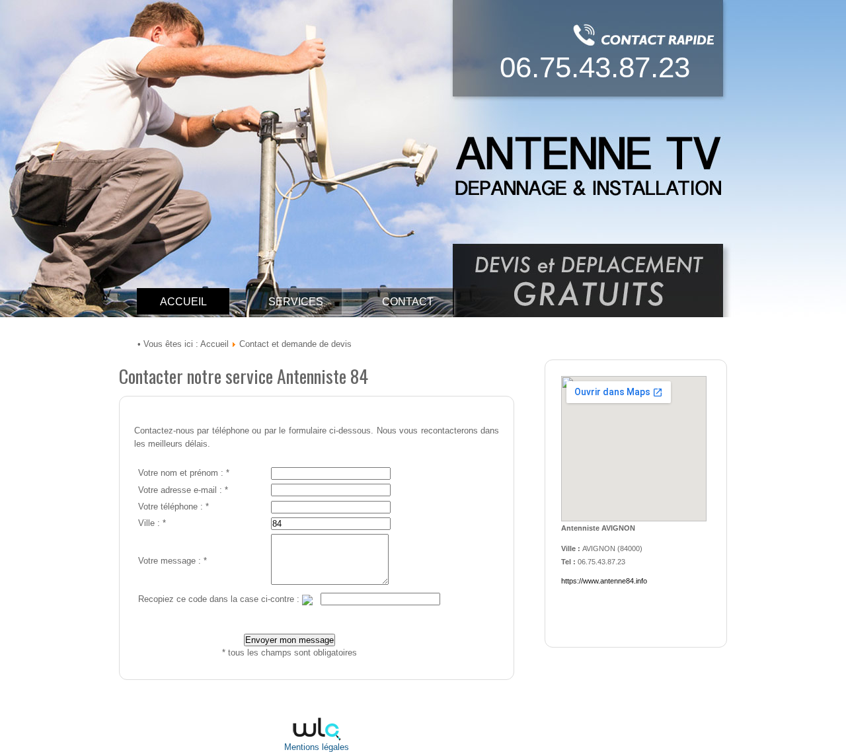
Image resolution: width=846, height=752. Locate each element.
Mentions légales (316, 747)
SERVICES (295, 301)
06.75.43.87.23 (595, 67)
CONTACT (408, 301)
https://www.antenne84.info (604, 581)
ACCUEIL (183, 301)
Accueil (214, 344)
